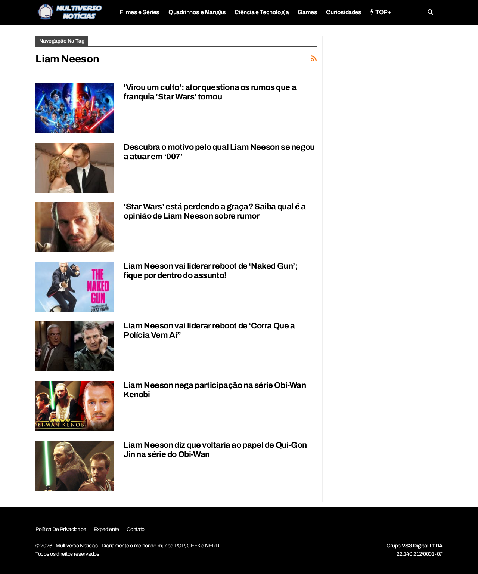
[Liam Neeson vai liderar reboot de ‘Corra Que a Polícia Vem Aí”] (74, 346)
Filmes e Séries (139, 12)
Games (307, 12)
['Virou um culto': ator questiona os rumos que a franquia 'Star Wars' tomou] (74, 108)
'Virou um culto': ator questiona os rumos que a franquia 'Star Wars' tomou (210, 92)
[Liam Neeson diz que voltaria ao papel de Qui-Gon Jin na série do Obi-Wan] (74, 466)
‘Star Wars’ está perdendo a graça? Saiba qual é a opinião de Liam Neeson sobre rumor (214, 211)
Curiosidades (343, 12)
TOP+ (383, 12)
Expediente (106, 529)
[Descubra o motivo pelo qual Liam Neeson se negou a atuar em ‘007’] (74, 168)
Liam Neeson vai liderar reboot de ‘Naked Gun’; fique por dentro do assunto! (211, 271)
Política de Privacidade (60, 529)
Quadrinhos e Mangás (197, 12)
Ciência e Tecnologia (262, 12)
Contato (136, 529)
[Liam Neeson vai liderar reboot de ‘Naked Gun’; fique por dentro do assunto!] (74, 287)
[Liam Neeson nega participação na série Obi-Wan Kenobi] (74, 406)
